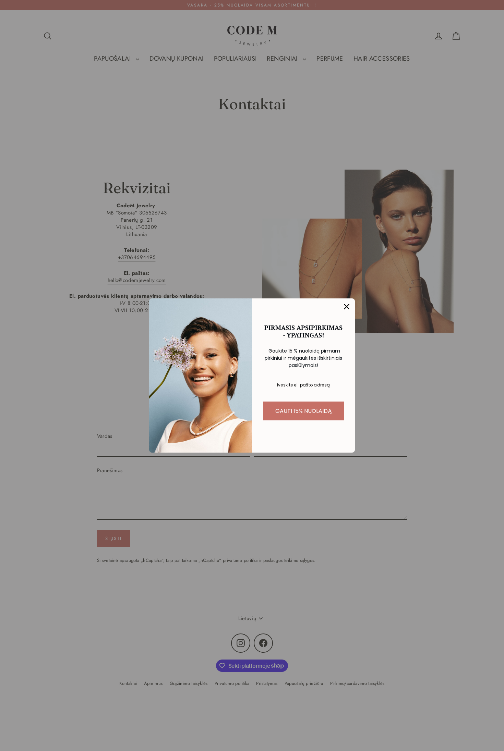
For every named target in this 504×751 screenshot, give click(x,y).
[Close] (346, 306)
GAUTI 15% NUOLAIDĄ (303, 411)
